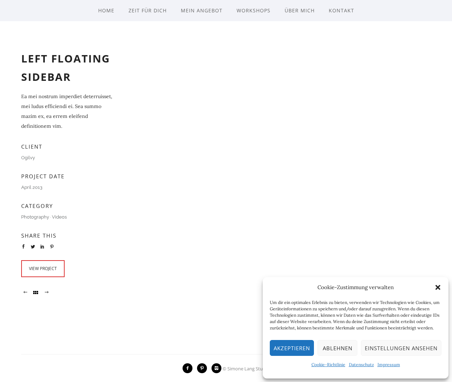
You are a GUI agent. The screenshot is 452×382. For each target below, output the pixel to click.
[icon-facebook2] (189, 368)
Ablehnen (337, 348)
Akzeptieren (292, 348)
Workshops (253, 10)
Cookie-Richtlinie (328, 364)
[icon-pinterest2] (203, 368)
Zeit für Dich (148, 10)
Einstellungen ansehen (401, 348)
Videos (59, 217)
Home (106, 10)
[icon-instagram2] (216, 368)
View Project (43, 268)
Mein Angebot (201, 10)
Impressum (388, 364)
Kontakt (341, 10)
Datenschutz (361, 364)
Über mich (300, 10)
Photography (35, 217)
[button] (437, 287)
